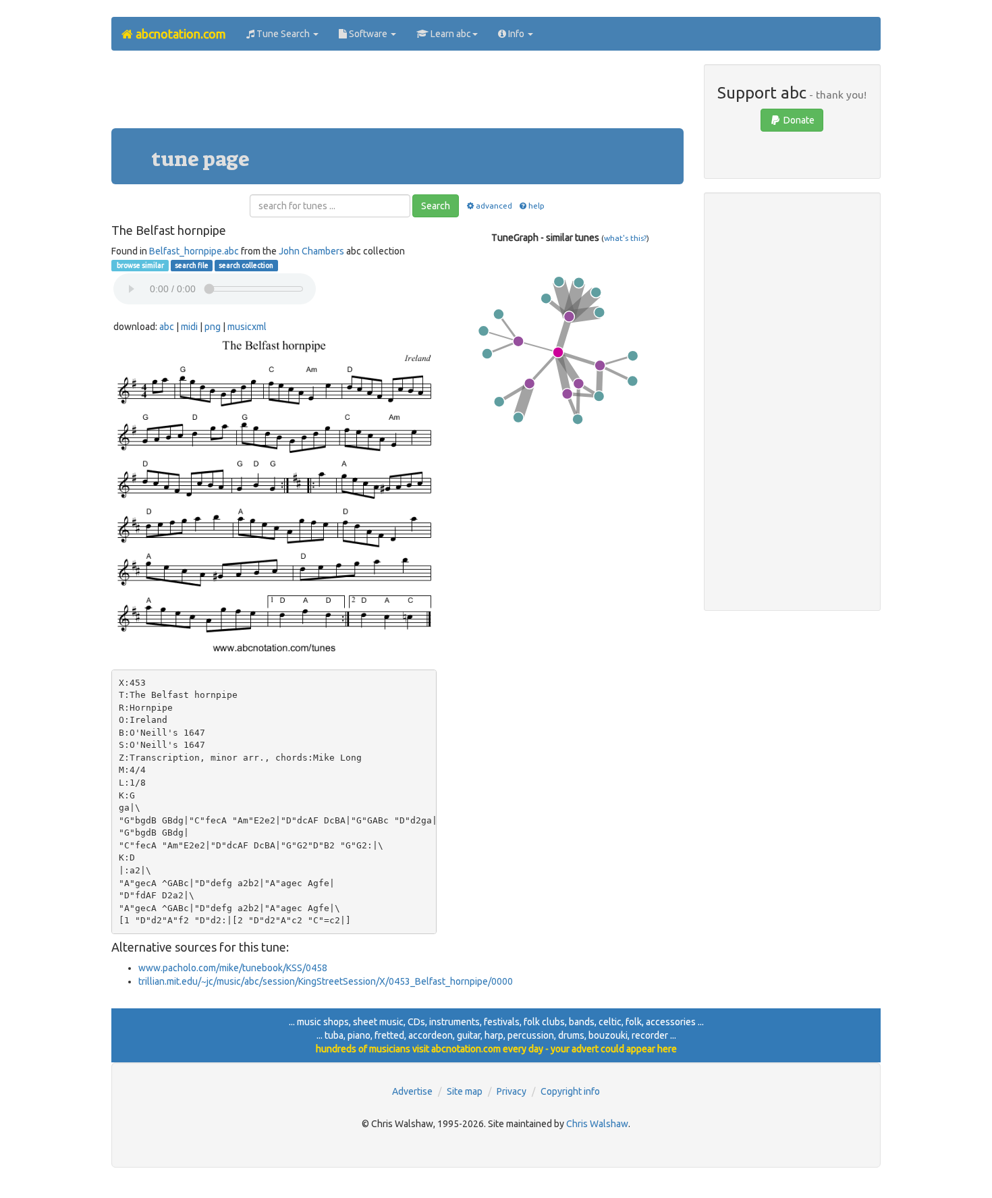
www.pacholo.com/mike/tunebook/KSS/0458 (232, 967)
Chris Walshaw (597, 1123)
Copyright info (570, 1091)
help (536, 205)
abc (166, 326)
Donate (798, 120)
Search (435, 205)
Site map (465, 1091)
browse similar (139, 265)
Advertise (412, 1091)
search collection (246, 265)
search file (192, 265)
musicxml (247, 326)
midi (189, 326)
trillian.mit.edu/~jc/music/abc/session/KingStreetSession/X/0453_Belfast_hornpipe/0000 (325, 981)
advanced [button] (494, 205)
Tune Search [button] (283, 33)
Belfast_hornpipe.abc (194, 251)
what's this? (625, 238)
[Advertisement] (397, 94)
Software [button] (368, 33)
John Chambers (311, 251)
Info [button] (516, 33)
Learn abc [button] (450, 33)
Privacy (511, 1091)
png (212, 326)
